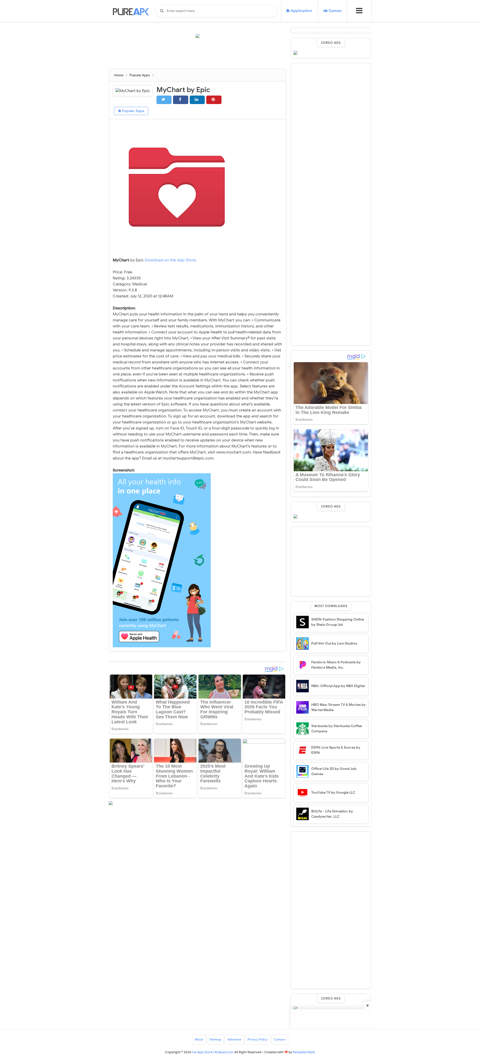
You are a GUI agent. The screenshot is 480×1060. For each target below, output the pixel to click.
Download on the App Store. (171, 260)
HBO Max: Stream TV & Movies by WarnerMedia (338, 707)
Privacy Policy (258, 1039)
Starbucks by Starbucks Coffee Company (336, 728)
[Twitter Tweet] (164, 100)
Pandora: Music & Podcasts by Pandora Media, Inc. (336, 665)
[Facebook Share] (180, 100)
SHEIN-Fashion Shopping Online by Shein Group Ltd (337, 622)
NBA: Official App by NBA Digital (338, 686)
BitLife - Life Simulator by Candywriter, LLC (332, 814)
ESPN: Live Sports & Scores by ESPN (335, 750)
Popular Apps (132, 111)
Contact (280, 1039)
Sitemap (215, 1039)
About (199, 1039)
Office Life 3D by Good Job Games (333, 771)
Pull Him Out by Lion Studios (334, 643)
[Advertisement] (200, 55)
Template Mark (304, 1052)
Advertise (234, 1039)
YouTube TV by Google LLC (333, 792)
